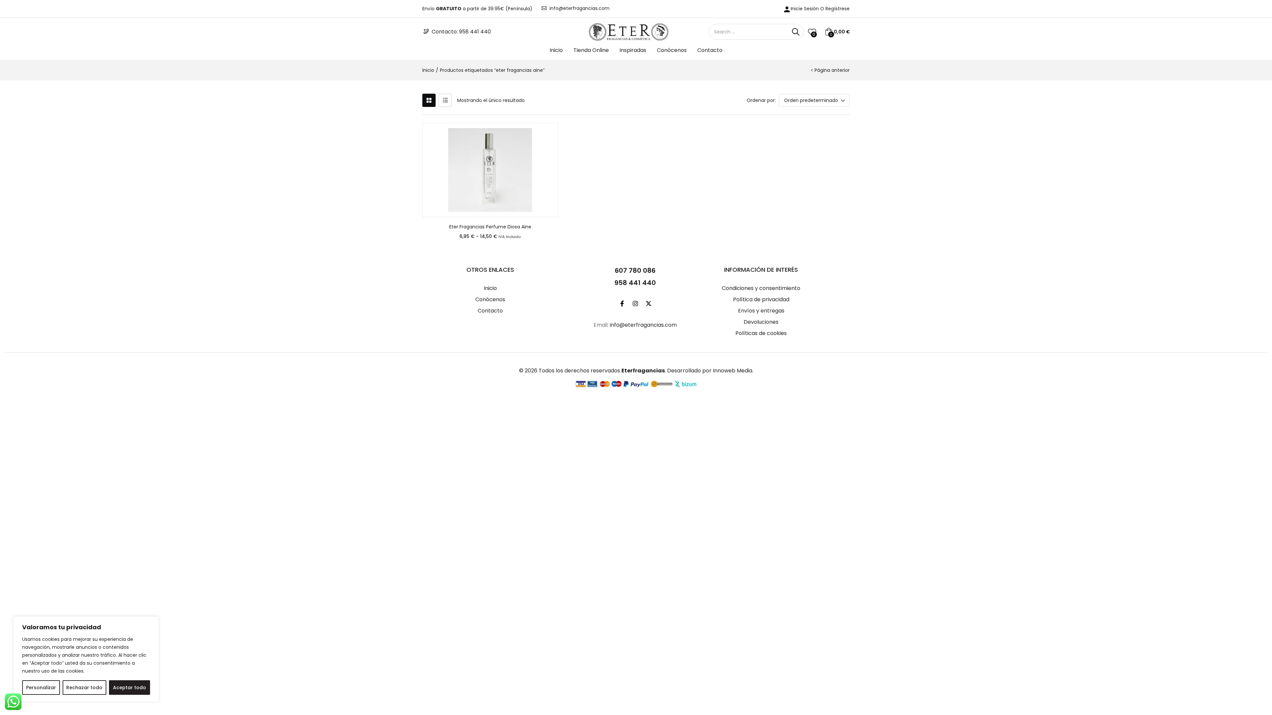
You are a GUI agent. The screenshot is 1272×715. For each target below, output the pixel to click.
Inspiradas (632, 50)
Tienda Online (591, 50)
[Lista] (445, 100)
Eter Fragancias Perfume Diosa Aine (490, 226)
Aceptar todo (129, 687)
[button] (837, 31)
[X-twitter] (649, 304)
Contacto (709, 50)
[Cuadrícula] (429, 100)
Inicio (556, 50)
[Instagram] (635, 304)
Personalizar (41, 687)
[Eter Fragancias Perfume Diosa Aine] (490, 170)
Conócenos (672, 50)
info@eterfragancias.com (580, 8)
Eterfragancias (643, 370)
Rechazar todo (84, 687)
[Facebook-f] (622, 304)
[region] (86, 659)
